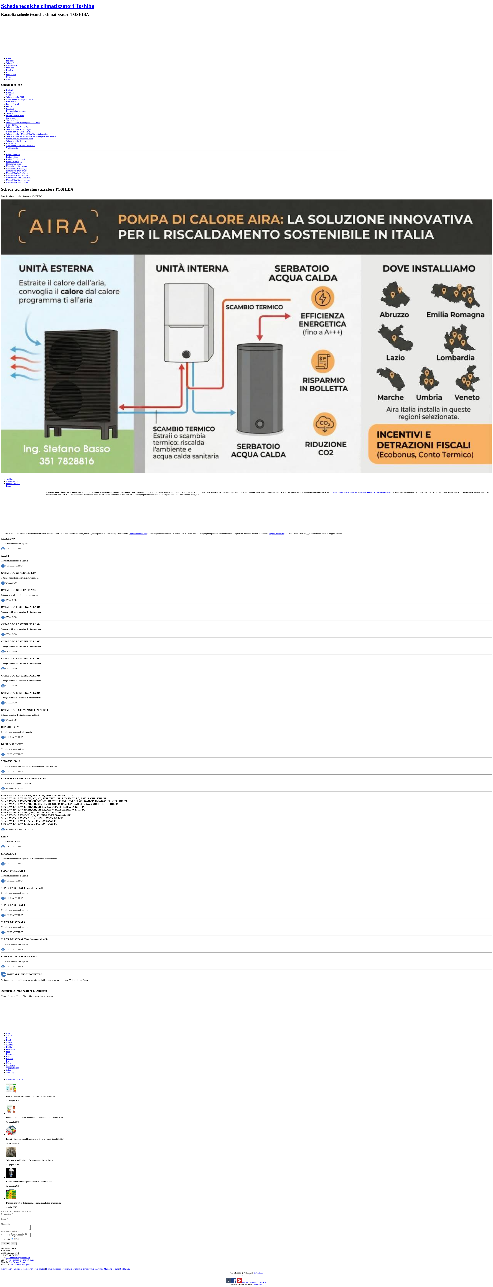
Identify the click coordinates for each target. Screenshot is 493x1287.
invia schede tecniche (138, 534)
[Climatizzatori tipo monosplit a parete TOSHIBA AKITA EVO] (3, 548)
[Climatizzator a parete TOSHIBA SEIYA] (3, 846)
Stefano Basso (258, 1273)
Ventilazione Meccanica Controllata (20, 146)
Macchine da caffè (111, 1269)
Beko (8, 1038)
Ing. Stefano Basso (17, 1262)
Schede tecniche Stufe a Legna (18, 129)
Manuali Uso (11, 65)
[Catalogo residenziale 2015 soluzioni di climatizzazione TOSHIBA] (3, 651)
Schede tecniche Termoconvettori (19, 139)
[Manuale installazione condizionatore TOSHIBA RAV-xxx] (3, 829)
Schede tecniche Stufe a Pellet (18, 132)
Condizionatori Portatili (15, 1079)
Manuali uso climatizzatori (16, 166)
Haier (8, 1056)
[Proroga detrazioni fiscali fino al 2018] (11, 1134)
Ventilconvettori (12, 148)
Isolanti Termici (12, 104)
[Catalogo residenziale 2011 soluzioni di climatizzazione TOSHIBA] (3, 617)
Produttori (10, 68)
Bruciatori (10, 92)
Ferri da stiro (40, 1269)
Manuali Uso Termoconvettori (18, 178)
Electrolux (10, 1054)
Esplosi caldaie (12, 157)
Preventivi (10, 61)
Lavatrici (99, 1269)
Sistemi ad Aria (12, 120)
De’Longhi (10, 1049)
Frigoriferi (77, 1269)
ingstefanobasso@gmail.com (18, 1257)
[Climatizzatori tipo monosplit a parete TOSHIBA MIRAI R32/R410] (3, 771)
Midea (8, 1063)
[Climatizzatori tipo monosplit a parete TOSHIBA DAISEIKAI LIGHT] (3, 754)
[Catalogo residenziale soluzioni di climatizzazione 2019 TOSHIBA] (3, 703)
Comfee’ (9, 1045)
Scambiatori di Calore (15, 116)
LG (7, 1061)
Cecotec (9, 1042)
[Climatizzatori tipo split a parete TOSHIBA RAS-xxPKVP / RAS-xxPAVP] (3, 788)
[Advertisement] (78, 37)
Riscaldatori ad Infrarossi (16, 111)
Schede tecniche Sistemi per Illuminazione (23, 122)
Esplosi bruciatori (13, 155)
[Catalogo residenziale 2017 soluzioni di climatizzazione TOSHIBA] (3, 668)
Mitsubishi (10, 1065)
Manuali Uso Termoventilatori (18, 180)
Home (8, 58)
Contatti (9, 79)
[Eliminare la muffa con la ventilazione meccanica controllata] (11, 1156)
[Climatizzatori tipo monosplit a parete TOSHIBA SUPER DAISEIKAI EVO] (3, 949)
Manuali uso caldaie (14, 164)
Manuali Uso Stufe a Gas (16, 171)
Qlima (8, 1070)
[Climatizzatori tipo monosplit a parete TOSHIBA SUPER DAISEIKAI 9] (3, 915)
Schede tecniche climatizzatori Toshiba (47, 6)
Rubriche (10, 70)
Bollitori (9, 90)
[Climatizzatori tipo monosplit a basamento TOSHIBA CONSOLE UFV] (3, 737)
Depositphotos (257, 1284)
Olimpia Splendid (13, 1068)
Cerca (8, 77)
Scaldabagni (11, 113)
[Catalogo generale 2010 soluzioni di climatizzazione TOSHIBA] (3, 600)
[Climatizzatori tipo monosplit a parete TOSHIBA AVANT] (3, 566)
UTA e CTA (11, 143)
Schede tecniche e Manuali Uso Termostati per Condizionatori (31, 136)
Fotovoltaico (11, 75)
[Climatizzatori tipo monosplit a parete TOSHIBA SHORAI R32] (3, 863)
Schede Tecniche (13, 63)
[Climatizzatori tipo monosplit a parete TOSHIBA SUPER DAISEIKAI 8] (3, 881)
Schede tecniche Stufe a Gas (17, 127)
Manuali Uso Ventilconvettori (18, 182)
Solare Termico (12, 125)
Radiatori (10, 109)
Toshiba (9, 479)
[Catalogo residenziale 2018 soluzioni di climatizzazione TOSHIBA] (3, 685)
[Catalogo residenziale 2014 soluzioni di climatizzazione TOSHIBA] (3, 634)
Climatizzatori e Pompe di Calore (19, 99)
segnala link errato (276, 534)
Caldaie (9, 95)
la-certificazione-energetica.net (345, 492)
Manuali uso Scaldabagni (16, 168)
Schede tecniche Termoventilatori (19, 141)
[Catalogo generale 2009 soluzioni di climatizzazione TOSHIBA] (3, 583)
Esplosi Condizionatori (15, 159)
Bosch (8, 1040)
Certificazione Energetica (20, 1264)
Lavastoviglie (88, 1269)
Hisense (9, 1058)
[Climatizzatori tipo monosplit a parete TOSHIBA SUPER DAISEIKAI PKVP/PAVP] (3, 966)
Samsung (10, 1072)
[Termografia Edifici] (11, 1198)
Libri (8, 72)
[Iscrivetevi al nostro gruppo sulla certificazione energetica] (233, 1282)
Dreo (8, 1052)
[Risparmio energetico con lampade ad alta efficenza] (11, 1177)
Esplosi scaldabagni (14, 161)
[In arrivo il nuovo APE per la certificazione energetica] (11, 1092)
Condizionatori (12, 481)
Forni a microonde (53, 1269)
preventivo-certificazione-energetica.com (375, 492)
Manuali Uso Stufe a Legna (17, 173)
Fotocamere (67, 1269)
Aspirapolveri (6, 1269)
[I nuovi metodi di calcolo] (11, 1113)
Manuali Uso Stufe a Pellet (17, 175)
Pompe (9, 106)
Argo (8, 1033)
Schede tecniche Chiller (15, 97)
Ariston (9, 1035)
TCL (8, 1075)
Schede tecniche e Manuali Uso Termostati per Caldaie (28, 134)
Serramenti (10, 118)
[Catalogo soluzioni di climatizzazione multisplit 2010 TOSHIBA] (3, 720)
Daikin (9, 1047)
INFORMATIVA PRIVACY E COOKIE (254, 1282)
